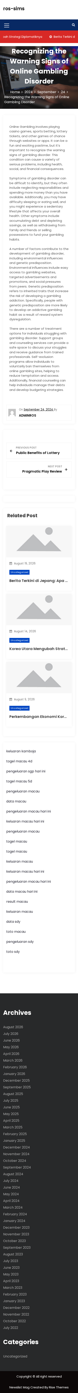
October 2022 (14, 1321)
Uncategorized (19, 572)
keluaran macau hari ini (25, 821)
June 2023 (11, 1267)
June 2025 (11, 1107)
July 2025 (10, 1100)
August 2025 (13, 1093)
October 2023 (14, 1240)
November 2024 (16, 1154)
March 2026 (12, 1060)
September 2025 (17, 1087)
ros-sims (14, 8)
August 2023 (13, 1254)
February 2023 (15, 1294)
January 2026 (14, 1073)
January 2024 (14, 1220)
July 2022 (10, 1327)
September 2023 (17, 1247)
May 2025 (11, 1114)
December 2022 (16, 1307)
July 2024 (11, 1180)
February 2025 (15, 1134)
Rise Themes (59, 1387)
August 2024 (13, 1174)
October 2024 (14, 1160)
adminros (27, 415)
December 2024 (16, 1147)
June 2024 (11, 1187)
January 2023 (14, 1301)
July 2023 (10, 1261)
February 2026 (15, 1067)
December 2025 (16, 1080)
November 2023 (16, 1234)
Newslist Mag (19, 1387)
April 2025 (11, 1120)
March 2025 (12, 1127)
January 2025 (14, 1140)
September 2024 (17, 1167)
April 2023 (11, 1281)
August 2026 (13, 1027)
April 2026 (11, 1053)
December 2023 (16, 1227)
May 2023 (11, 1274)
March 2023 (12, 1287)
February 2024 (15, 1214)
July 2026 (10, 1033)
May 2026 (11, 1047)
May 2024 (11, 1194)
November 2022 (16, 1314)
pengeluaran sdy (20, 941)
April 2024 (11, 1200)
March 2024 (13, 1207)
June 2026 (11, 1040)
